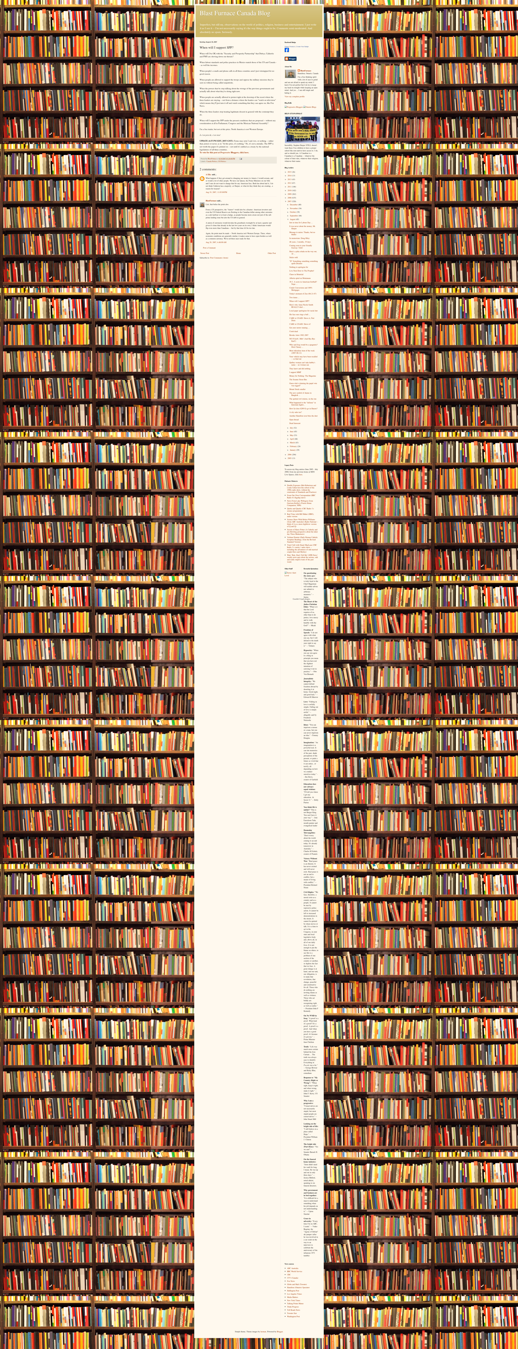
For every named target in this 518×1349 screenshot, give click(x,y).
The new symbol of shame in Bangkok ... (300, 394)
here (300, 474)
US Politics (222, 161)
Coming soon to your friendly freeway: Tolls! (300, 246)
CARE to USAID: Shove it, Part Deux (301, 319)
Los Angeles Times (294, 1294)
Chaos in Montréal (296, 274)
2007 (290, 201)
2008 (290, 197)
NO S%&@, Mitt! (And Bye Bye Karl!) (302, 339)
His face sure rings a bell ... (299, 314)
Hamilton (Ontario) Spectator (298, 1287)
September (294, 215)
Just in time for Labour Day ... (301, 222)
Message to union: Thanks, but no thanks (302, 233)
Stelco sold (293, 257)
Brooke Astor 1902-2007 (298, 335)
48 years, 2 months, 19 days (300, 242)
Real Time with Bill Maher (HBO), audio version (300, 515)
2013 (290, 179)
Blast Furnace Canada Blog (235, 12)
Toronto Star (292, 1313)
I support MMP (295, 372)
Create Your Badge (302, 46)
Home (238, 253)
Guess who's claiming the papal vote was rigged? (303, 384)
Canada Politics (211, 161)
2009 (290, 194)
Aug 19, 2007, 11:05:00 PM (216, 192)
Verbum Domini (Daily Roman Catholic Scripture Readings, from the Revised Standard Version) (302, 539)
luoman (263, 1331)
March (292, 442)
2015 (290, 172)
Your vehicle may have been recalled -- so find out (303, 357)
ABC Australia (292, 1268)
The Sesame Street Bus (298, 379)
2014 (290, 175)
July (292, 427)
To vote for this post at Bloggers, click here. (224, 152)
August (293, 219)
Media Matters (292, 1297)
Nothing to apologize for (298, 267)
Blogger (280, 1331)
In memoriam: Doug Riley (299, 238)
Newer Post (204, 253)
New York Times (293, 1300)
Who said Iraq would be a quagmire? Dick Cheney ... (303, 345)
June (292, 431)
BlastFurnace (211, 200)
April (292, 439)
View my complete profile (295, 96)
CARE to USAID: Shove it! (300, 324)
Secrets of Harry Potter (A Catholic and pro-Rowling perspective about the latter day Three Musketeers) (302, 531)
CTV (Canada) (292, 1278)
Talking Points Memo (295, 1303)
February (293, 446)
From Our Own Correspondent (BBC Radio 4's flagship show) (301, 496)
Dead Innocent (294, 423)
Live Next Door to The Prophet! (301, 270)
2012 (290, 183)
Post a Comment (209, 247)
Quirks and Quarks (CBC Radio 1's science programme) (300, 509)
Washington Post (293, 1316)
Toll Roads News (293, 1310)
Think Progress (293, 1306)
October (293, 212)
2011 (290, 186)
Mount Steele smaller (297, 389)
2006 (290, 454)
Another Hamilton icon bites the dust (303, 415)
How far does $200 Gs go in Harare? (303, 408)
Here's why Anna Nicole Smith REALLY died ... (301, 305)
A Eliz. (208, 174)
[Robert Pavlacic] (287, 51)
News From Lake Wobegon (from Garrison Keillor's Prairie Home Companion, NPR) (300, 503)
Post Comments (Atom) (219, 257)
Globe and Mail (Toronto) (297, 1284)
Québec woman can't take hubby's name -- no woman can (302, 363)
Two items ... (294, 297)
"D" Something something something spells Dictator (303, 262)
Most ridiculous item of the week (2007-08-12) (302, 351)
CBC (289, 1274)
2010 (290, 190)
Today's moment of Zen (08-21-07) (302, 293)
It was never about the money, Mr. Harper (302, 227)
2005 (290, 458)
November (294, 208)
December (294, 204)
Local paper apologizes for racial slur (303, 310)
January (293, 450)
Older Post (272, 253)
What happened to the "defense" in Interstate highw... (302, 403)
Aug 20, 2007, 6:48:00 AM (216, 242)
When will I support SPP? (299, 301)
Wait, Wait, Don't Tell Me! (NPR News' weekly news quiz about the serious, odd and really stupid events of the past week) (302, 558)
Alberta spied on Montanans (300, 278)
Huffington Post (293, 1290)
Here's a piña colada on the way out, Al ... (303, 252)
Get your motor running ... (299, 327)
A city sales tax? (295, 412)
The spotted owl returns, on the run (302, 398)
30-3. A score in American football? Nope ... (303, 282)
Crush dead (293, 331)
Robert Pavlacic (290, 46)
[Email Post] (240, 159)
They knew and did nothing (299, 368)
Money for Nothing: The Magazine (302, 376)
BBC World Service (294, 1271)
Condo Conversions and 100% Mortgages (300, 288)
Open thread (294, 419)
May (292, 435)
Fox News (291, 1281)
